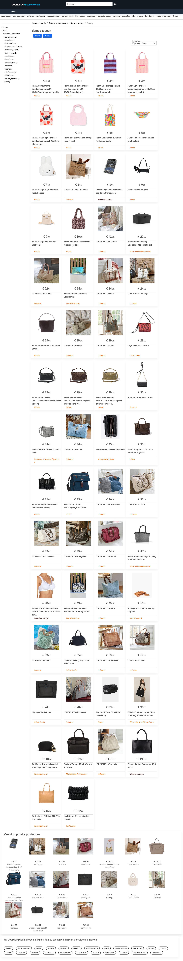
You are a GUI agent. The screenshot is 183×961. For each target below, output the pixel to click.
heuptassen (91, 16)
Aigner (8, 948)
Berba (38, 948)
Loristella (49, 953)
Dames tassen (11, 37)
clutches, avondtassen (35, 16)
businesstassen (19, 16)
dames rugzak (67, 16)
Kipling (151, 948)
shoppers (116, 16)
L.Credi (163, 948)
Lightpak (21, 953)
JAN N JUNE (137, 948)
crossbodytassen (53, 16)
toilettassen (149, 16)
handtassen (80, 16)
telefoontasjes (137, 16)
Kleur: (47, 36)
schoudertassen (104, 16)
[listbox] (144, 43)
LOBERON (35, 953)
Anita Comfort (24, 948)
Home (14, 11)
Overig (175, 16)
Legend (8, 953)
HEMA (106, 948)
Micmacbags (65, 953)
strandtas (125, 16)
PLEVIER (96, 953)
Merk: (37, 36)
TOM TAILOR (156, 953)
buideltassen (6, 16)
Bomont (64, 948)
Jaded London (121, 948)
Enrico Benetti (92, 948)
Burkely (76, 948)
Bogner (51, 948)
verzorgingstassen (164, 16)
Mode (5, 31)
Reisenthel (109, 953)
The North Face (140, 953)
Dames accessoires (12, 34)
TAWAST (124, 953)
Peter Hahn (81, 953)
